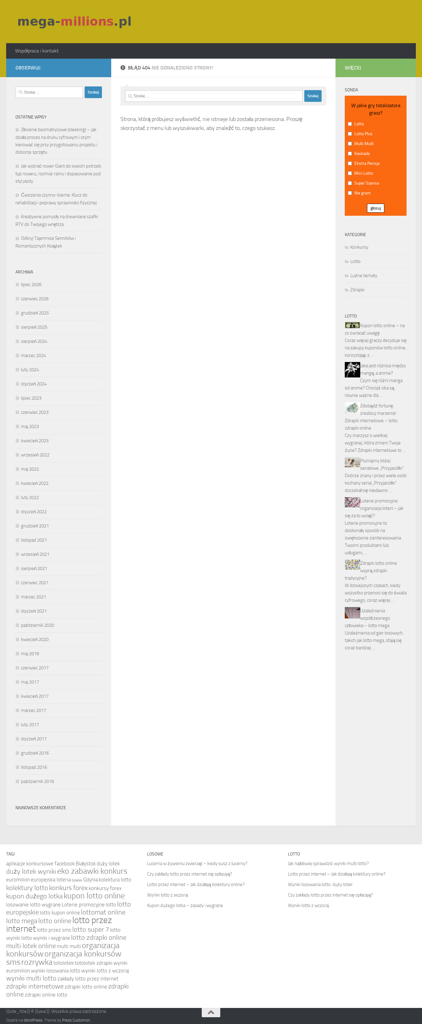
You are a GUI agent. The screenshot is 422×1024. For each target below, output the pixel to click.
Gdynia (90, 879)
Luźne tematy (363, 275)
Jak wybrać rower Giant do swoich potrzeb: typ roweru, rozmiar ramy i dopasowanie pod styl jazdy (58, 173)
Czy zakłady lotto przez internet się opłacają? (189, 874)
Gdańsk (77, 880)
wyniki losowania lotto (55, 971)
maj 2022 (30, 469)
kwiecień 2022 (35, 483)
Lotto (355, 261)
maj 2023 (30, 426)
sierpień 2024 (34, 341)
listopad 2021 (34, 540)
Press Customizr (76, 1020)
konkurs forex (68, 888)
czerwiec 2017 (35, 668)
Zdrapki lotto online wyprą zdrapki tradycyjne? (371, 570)
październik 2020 (37, 625)
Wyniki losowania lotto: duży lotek (320, 884)
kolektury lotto (27, 888)
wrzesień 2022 (35, 455)
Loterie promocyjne (83, 904)
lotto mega (21, 921)
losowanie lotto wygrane (33, 904)
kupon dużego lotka (34, 896)
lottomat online (103, 912)
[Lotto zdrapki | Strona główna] (75, 21)
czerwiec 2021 (35, 582)
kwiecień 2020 (35, 639)
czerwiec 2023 (35, 412)
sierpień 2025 (34, 327)
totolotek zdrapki (93, 963)
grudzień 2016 (35, 753)
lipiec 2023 (31, 398)
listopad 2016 (34, 767)
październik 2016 (37, 781)
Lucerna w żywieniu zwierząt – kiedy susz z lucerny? (197, 863)
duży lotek (108, 863)
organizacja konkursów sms (63, 958)
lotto (111, 904)
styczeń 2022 (34, 511)
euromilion (18, 879)
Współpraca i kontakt (37, 51)
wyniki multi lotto (31, 978)
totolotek (63, 963)
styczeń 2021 (34, 611)
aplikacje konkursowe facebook (40, 863)
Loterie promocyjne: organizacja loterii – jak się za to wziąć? (374, 508)
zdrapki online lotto (46, 995)
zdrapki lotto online (86, 987)
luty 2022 (30, 497)
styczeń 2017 (34, 739)
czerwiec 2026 (35, 299)
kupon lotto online (94, 896)
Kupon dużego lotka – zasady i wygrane (185, 905)
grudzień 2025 (35, 313)
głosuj (375, 208)
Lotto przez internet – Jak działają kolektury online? (196, 884)
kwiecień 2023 (35, 440)
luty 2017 (30, 724)
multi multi (69, 946)
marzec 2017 (33, 710)
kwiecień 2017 (35, 696)
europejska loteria (51, 879)
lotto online (54, 921)
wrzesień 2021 (35, 554)
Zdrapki (357, 290)
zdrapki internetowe (35, 986)
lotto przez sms (54, 930)
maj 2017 (30, 682)
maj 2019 (30, 653)
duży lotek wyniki (31, 872)
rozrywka (37, 962)
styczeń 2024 (34, 384)
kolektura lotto (115, 879)
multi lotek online (31, 946)
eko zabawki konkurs (92, 871)
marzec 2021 (33, 597)
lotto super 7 (90, 930)
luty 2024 (30, 370)
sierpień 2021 (34, 568)
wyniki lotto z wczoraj (105, 971)
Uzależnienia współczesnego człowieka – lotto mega (367, 618)
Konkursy (359, 247)
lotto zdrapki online (98, 938)
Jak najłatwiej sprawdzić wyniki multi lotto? (328, 863)
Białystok (86, 863)
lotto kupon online (60, 913)
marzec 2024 (33, 355)
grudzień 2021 (35, 526)
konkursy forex (105, 888)
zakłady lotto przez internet (87, 979)
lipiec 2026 (31, 284)
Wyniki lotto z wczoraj (167, 895)
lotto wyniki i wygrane (45, 938)
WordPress (33, 1020)
